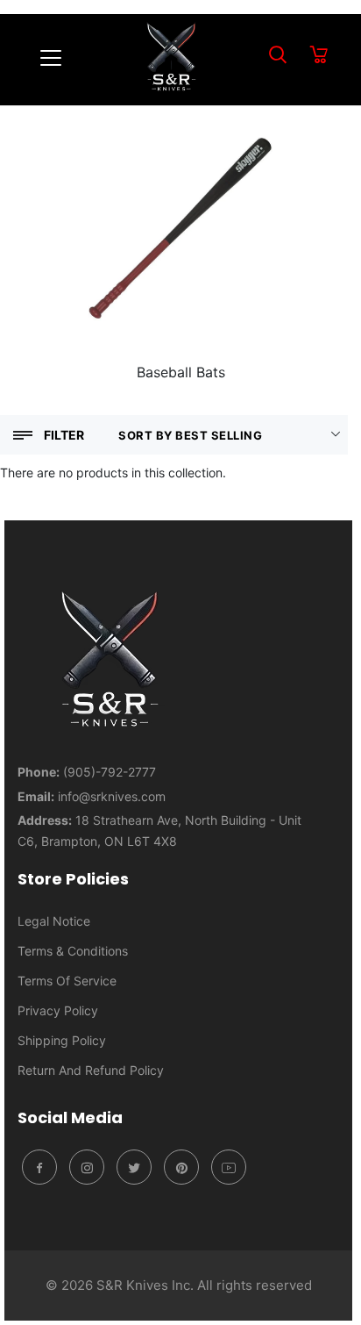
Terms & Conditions (73, 950)
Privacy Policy (58, 1010)
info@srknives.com (112, 796)
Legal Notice (54, 920)
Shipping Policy (62, 1040)
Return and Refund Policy (91, 1070)
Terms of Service (67, 980)
